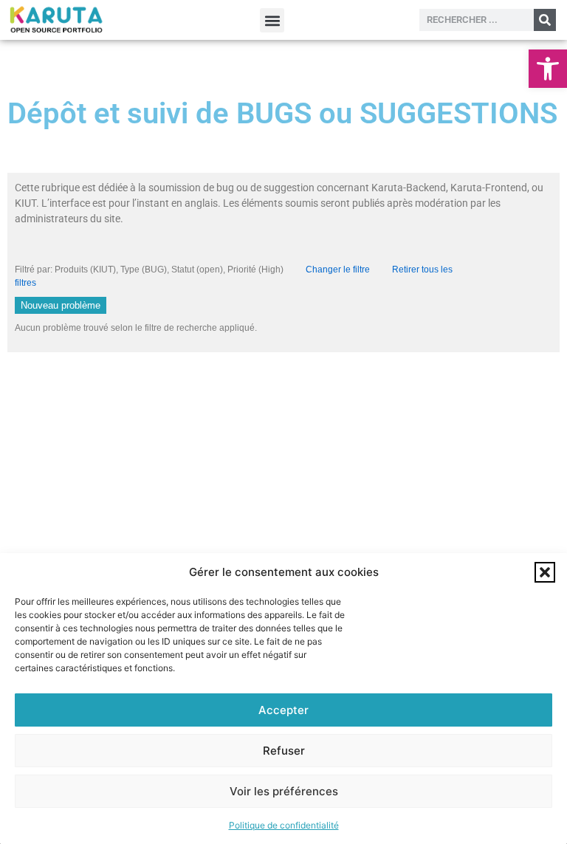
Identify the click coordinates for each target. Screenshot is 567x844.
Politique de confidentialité (284, 825)
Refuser (284, 751)
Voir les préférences (284, 791)
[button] (548, 68)
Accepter (283, 710)
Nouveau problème (60, 305)
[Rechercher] (545, 20)
